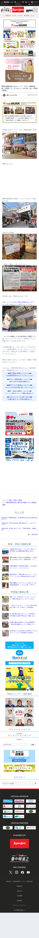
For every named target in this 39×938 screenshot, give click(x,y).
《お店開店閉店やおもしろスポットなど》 (19, 375)
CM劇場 (20, 15)
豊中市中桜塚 (22, 502)
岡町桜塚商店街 (11, 502)
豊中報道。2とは (29, 15)
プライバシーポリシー (19, 905)
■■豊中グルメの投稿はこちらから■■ (19, 385)
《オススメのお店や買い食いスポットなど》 (19, 387)
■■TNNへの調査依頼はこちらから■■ (19, 379)
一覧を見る (34, 534)
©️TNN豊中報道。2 (19, 910)
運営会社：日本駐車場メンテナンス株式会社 (19, 881)
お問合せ (19, 891)
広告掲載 (19, 896)
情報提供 (8, 15)
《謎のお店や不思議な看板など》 (19, 381)
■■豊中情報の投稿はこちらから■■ (19, 373)
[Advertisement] (19, 480)
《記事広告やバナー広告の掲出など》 (19, 399)
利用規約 (19, 900)
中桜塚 (19, 500)
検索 (33, 744)
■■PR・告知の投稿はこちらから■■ (19, 391)
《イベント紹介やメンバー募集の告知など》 (19, 393)
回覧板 (14, 15)
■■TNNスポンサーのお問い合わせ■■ (19, 397)
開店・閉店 (13, 500)
